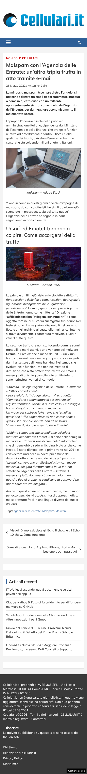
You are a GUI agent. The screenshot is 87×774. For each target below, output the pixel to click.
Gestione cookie (76, 770)
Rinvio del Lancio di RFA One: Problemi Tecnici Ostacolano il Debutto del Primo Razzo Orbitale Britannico (39, 632)
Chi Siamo (10, 747)
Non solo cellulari (22, 58)
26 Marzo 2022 (15, 85)
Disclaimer (10, 764)
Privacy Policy (13, 758)
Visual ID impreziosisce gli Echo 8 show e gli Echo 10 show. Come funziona (45, 532)
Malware (61, 511)
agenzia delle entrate (27, 511)
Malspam (48, 511)
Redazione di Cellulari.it (19, 753)
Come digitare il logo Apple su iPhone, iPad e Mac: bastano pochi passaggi (41, 549)
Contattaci (38, 719)
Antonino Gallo (37, 85)
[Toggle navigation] (8, 42)
